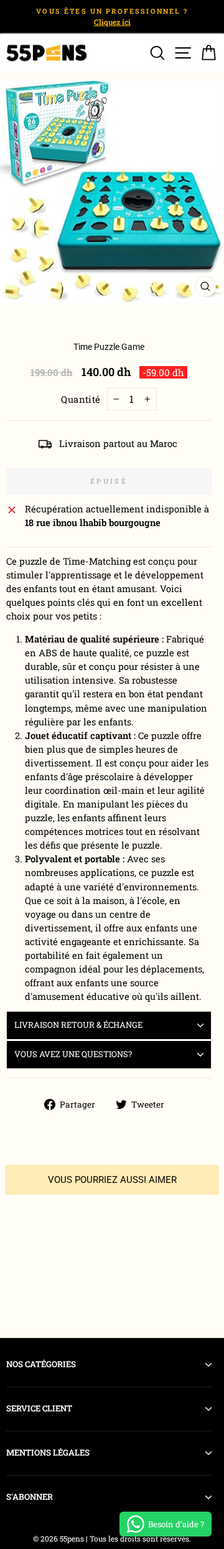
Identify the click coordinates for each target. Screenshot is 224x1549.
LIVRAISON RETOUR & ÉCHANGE (78, 1024)
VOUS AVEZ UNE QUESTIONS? (73, 1054)
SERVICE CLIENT (39, 1408)
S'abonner (29, 1496)
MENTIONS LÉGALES (48, 1452)
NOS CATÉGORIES (41, 1364)
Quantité (81, 399)
